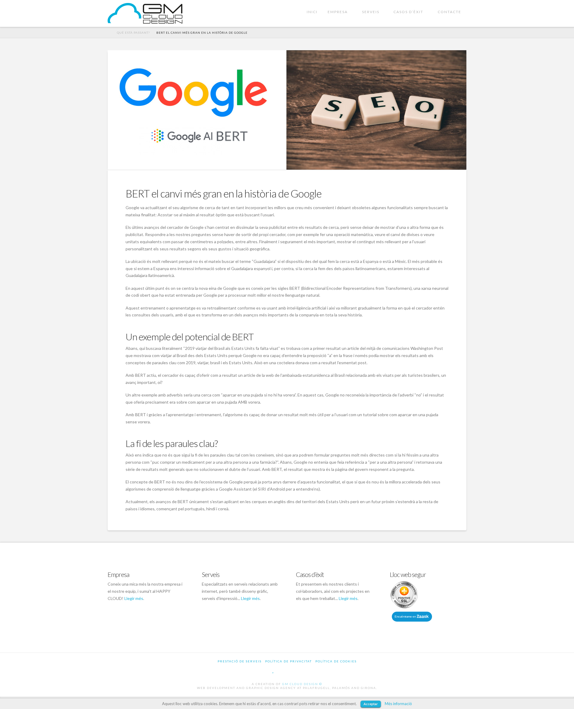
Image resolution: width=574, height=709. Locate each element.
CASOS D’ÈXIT (408, 12)
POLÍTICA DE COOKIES (336, 661)
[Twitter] (273, 670)
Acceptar (371, 704)
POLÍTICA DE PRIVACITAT (288, 661)
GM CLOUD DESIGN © (302, 684)
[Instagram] (313, 670)
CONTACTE (449, 12)
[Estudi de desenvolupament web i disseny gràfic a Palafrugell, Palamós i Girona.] (145, 13)
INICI (312, 12)
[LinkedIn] (299, 670)
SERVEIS (370, 12)
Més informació (398, 703)
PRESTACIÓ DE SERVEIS (240, 661)
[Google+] (285, 670)
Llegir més (133, 598)
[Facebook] (261, 670)
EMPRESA (338, 12)
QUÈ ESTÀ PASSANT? (133, 32)
